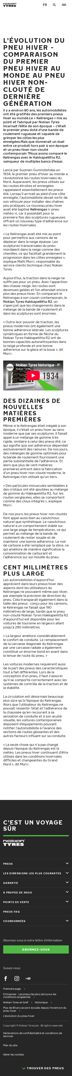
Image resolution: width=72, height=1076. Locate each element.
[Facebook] (5, 978)
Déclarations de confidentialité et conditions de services (32, 1034)
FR (45, 5)
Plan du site (10, 1045)
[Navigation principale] (64, 5)
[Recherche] (54, 5)
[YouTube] (28, 978)
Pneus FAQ (11, 911)
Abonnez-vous (36, 949)
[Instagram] (16, 978)
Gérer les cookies (13, 1054)
